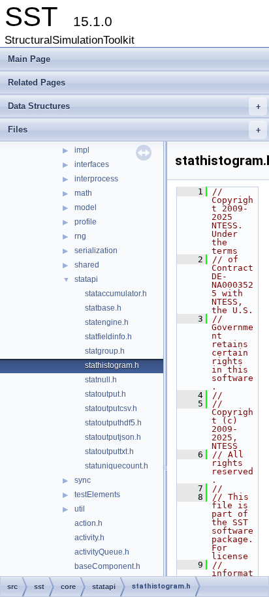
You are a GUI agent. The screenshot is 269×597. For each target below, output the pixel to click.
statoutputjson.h (113, 437)
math (83, 193)
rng (80, 236)
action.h (88, 523)
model (85, 207)
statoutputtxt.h (109, 451)
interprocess (96, 178)
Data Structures (134, 106)
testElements (97, 494)
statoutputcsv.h (111, 408)
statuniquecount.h (116, 465)
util (79, 508)
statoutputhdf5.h (113, 422)
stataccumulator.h (116, 293)
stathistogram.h (112, 365)
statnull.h (101, 379)
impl (81, 150)
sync (82, 480)
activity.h (89, 537)
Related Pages (36, 82)
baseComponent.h (107, 566)
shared (86, 264)
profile (85, 221)
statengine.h (107, 322)
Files (134, 129)
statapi (86, 279)
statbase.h (103, 308)
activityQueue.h (101, 552)
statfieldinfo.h (108, 336)
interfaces (91, 164)
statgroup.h (105, 351)
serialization (96, 250)
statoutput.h (105, 394)
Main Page (29, 59)
